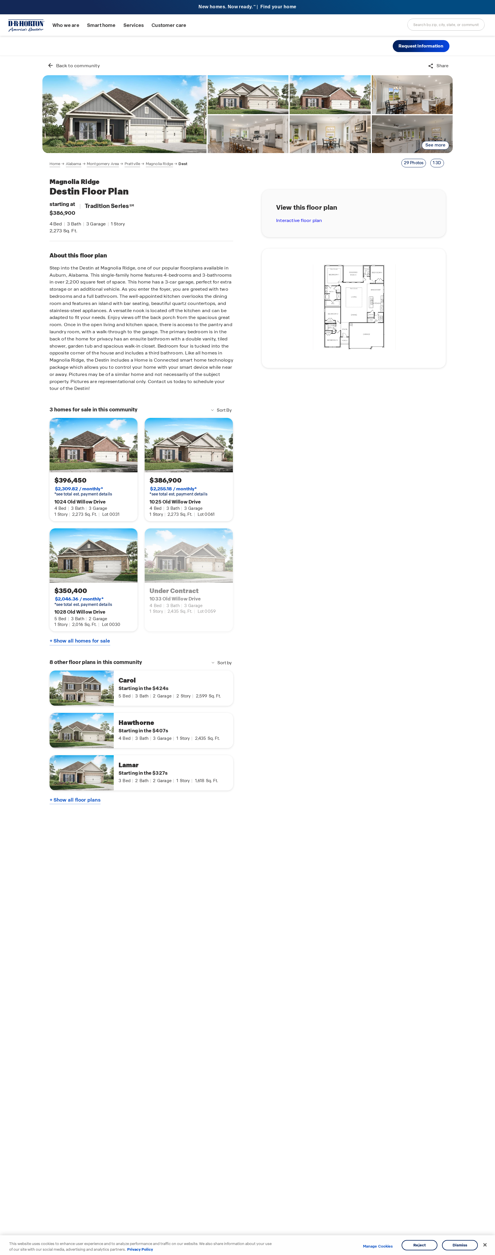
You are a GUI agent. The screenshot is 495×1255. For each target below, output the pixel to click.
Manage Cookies (378, 1246)
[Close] (485, 1245)
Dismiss (460, 1245)
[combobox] (446, 25)
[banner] (247, 7)
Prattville (132, 163)
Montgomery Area (103, 163)
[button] (421, 46)
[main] (248, 655)
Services (133, 25)
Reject (419, 1245)
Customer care (169, 25)
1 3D (437, 162)
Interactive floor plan (299, 220)
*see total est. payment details (83, 491)
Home (55, 163)
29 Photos (414, 162)
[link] (124, 114)
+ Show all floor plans (75, 800)
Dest (182, 163)
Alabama (73, 163)
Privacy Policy (140, 1249)
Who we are (65, 25)
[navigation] (118, 164)
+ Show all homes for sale (80, 641)
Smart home (101, 25)
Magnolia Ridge (159, 163)
